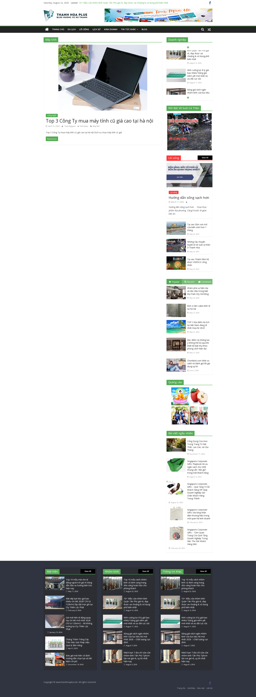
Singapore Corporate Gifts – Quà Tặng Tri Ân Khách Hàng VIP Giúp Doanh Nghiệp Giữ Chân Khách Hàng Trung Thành (198, 491)
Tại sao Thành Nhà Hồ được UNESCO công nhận (198, 262)
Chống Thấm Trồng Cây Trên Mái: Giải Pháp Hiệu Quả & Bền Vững (77, 642)
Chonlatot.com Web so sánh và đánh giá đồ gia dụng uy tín (198, 363)
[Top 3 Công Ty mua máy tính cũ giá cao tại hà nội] (102, 47)
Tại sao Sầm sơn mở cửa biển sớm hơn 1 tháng (197, 227)
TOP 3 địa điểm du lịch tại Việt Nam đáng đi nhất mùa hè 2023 (198, 325)
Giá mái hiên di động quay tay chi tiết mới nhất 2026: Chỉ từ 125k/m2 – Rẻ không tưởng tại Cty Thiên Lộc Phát (79, 623)
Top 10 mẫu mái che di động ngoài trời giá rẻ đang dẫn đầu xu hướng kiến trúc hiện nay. (79, 584)
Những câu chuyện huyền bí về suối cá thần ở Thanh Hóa (198, 244)
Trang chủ (58, 29)
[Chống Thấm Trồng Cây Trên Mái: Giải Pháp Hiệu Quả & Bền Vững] (54, 637)
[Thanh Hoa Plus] (47, 29)
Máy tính (96, 126)
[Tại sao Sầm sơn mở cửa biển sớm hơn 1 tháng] (176, 223)
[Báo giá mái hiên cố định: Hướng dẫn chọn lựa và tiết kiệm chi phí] (54, 654)
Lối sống (84, 29)
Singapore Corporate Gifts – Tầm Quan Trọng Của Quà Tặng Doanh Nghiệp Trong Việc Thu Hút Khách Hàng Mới (197, 537)
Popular (176, 281)
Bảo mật (200, 688)
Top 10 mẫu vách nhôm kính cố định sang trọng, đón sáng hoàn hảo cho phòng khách (135, 584)
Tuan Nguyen (70, 126)
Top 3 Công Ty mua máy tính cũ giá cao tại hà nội (99, 121)
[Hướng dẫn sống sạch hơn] (189, 165)
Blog (144, 29)
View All (205, 157)
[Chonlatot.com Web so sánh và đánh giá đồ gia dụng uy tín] (177, 359)
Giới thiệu (191, 688)
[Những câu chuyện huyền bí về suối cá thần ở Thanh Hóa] (176, 241)
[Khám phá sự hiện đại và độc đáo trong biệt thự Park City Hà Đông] (177, 286)
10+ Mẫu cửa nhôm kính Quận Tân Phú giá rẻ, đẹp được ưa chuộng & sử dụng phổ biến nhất (123, 2)
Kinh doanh (110, 29)
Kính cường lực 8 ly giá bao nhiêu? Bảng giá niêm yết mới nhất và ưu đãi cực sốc (198, 57)
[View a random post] (209, 29)
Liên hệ (209, 688)
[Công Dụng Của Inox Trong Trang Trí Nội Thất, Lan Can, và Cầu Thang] (177, 440)
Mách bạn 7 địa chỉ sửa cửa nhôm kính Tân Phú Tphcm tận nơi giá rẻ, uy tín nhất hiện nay (137, 657)
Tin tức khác (128, 29)
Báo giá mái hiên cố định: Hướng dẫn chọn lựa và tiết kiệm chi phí (79, 658)
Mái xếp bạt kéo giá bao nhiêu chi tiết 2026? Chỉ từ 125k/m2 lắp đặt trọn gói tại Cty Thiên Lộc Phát (79, 603)
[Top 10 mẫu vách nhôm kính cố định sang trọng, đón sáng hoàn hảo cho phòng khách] (112, 578)
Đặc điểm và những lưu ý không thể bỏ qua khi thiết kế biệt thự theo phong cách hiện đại (198, 344)
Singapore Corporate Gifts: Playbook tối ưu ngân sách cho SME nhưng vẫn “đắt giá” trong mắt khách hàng (197, 467)
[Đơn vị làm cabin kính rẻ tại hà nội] (177, 304)
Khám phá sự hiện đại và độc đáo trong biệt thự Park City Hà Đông (198, 291)
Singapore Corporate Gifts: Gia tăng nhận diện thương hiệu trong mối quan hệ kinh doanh (198, 514)
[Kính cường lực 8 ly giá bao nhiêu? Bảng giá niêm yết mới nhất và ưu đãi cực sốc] (176, 53)
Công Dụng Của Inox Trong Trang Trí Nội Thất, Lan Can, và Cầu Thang (197, 445)
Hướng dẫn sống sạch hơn (189, 197)
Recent (190, 281)
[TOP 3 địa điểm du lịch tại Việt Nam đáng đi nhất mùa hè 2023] (177, 320)
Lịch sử (97, 29)
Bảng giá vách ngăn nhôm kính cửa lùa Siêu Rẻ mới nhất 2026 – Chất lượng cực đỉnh (198, 76)
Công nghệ (51, 115)
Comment (206, 281)
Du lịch (72, 29)
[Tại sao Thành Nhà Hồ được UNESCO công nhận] (176, 258)
